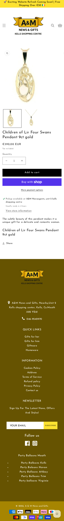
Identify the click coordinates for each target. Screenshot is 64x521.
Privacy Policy (32, 386)
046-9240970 (34, 319)
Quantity (7, 154)
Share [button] (9, 243)
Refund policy (32, 381)
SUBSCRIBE (50, 425)
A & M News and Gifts (36, 506)
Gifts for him (31, 341)
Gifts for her (32, 337)
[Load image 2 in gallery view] (32, 118)
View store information (19, 211)
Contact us (32, 390)
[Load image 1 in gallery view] (12, 118)
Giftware (32, 346)
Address (32, 372)
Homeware (32, 350)
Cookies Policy (32, 368)
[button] (4, 25)
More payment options (32, 190)
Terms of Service (32, 377)
